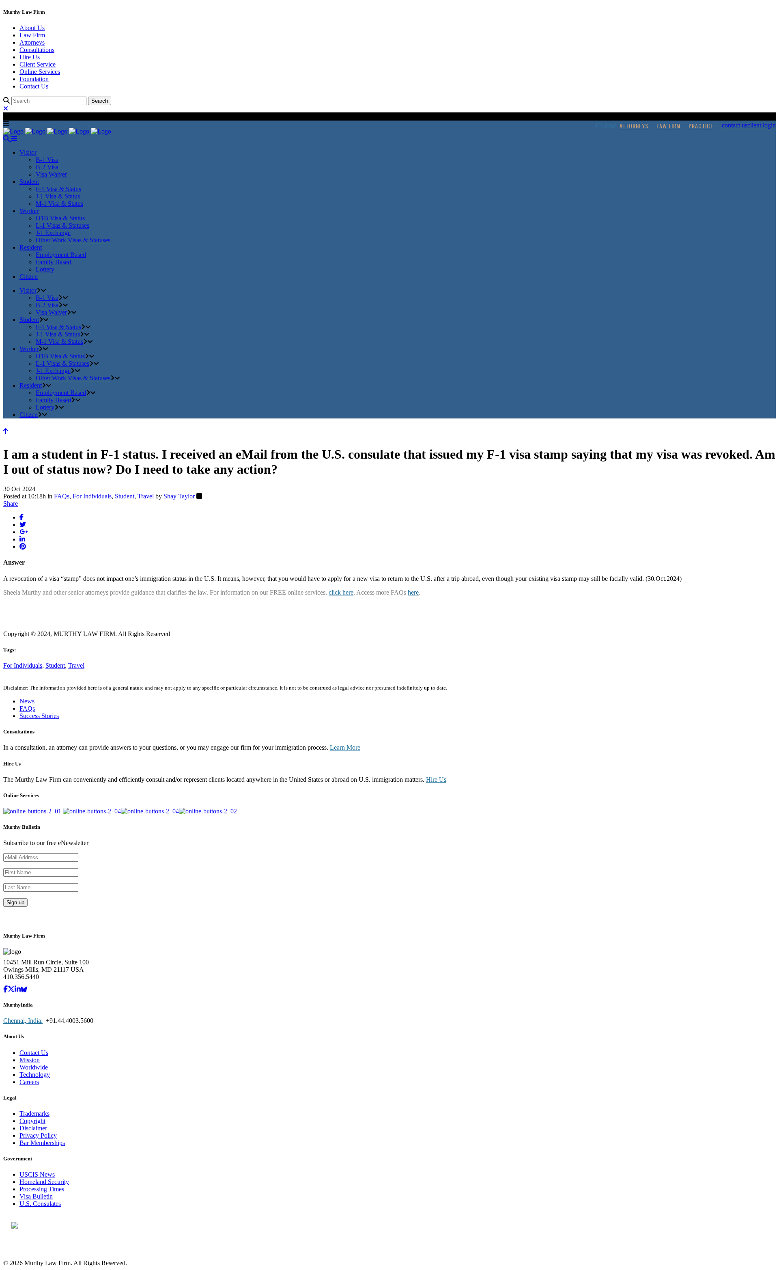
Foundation (34, 78)
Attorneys (32, 42)
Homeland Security (44, 1181)
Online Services (39, 71)
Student (124, 496)
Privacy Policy (38, 1135)
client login (761, 125)
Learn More (345, 747)
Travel (146, 496)
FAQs (61, 496)
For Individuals (92, 496)
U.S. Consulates (40, 1203)
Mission (29, 1060)
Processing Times (41, 1189)
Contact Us (33, 86)
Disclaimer (33, 1128)
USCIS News (37, 1174)
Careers (29, 1081)
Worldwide (33, 1067)
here (413, 592)
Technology (34, 1074)
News (26, 701)
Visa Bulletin (36, 1196)
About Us (32, 27)
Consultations (36, 49)
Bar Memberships (42, 1142)
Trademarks (34, 1113)
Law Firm (32, 35)
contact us (734, 125)
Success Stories (39, 715)
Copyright (32, 1120)
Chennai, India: (23, 1020)
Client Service (37, 64)
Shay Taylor (179, 496)
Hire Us (29, 57)
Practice (701, 125)
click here (341, 592)
